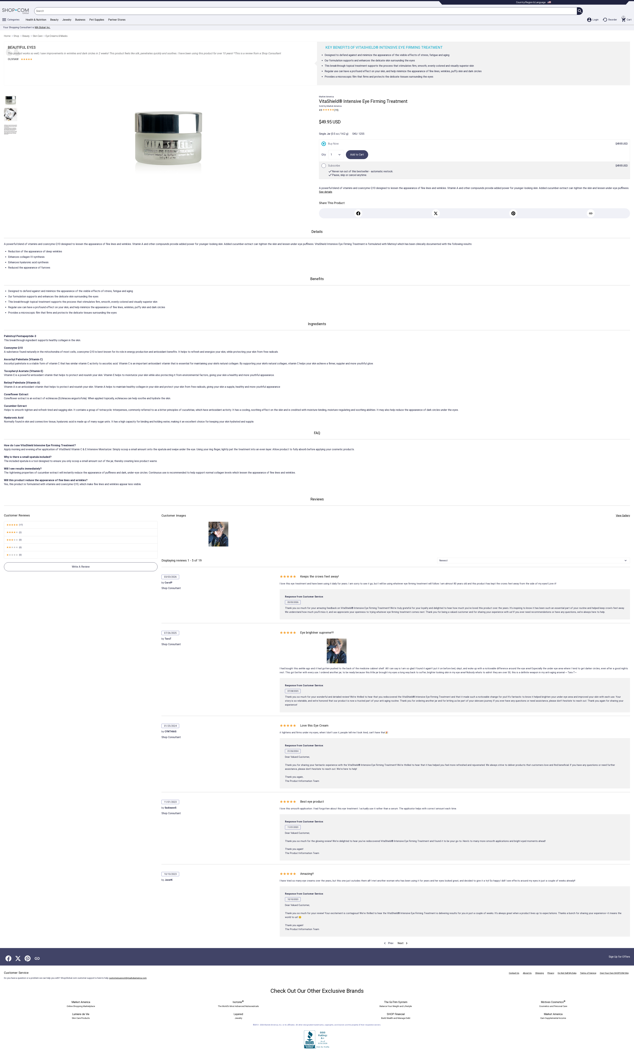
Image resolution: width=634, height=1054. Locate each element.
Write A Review (81, 566)
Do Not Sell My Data (567, 973)
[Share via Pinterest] (27, 958)
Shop (16, 36)
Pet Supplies (96, 19)
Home (7, 36)
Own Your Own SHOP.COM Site (614, 973)
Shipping (539, 973)
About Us (527, 973)
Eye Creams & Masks (57, 36)
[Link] (591, 213)
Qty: (323, 154)
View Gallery (623, 515)
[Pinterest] (513, 213)
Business (80, 19)
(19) (328, 110)
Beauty (54, 19)
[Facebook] (358, 213)
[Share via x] (18, 958)
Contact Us (514, 973)
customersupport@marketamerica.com (128, 978)
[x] (436, 213)
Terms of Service (588, 973)
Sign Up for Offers (619, 956)
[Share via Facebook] (8, 958)
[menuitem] (388, 943)
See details (325, 191)
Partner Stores (116, 19)
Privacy (550, 973)
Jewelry (66, 19)
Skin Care (37, 36)
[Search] (580, 11)
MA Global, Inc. (42, 27)
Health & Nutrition (36, 19)
